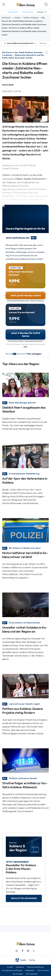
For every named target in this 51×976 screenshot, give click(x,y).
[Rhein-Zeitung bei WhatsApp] (16, 950)
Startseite (6, 17)
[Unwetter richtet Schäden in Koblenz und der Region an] (25, 604)
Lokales (17, 17)
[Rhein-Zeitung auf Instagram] (28, 950)
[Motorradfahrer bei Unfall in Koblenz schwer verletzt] (25, 530)
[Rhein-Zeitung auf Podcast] (33, 950)
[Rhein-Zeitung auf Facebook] (22, 950)
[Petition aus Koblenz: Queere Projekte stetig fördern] (25, 685)
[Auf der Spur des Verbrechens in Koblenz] (25, 455)
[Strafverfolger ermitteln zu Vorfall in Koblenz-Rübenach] (25, 760)
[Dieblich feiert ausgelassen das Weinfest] (25, 384)
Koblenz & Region (31, 17)
